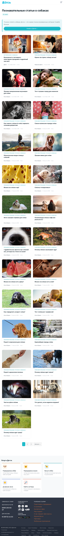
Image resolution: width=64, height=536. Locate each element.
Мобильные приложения (42, 521)
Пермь (38, 532)
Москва (23, 528)
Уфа (29, 535)
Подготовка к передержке (42, 504)
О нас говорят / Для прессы (43, 514)
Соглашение (4, 534)
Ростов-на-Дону (47, 532)
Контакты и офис (39, 509)
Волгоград (43, 528)
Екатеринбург (25, 530)
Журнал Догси (38, 516)
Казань (33, 530)
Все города (45, 535)
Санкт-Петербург (32, 528)
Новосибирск (25, 532)
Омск (32, 532)
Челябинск (36, 535)
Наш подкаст (38, 511)
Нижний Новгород (52, 530)
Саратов (23, 535)
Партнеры (37, 519)
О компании (38, 506)
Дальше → (37, 444)
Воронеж (51, 528)
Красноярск (41, 530)
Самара (56, 532)
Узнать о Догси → (32, 28)
